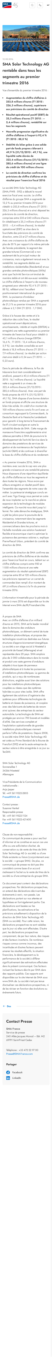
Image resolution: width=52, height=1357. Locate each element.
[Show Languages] (40, 5)
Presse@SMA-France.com (19, 1054)
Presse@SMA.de (11, 797)
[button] (32, 5)
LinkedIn (16, 1078)
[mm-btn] (48, 5)
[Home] (7, 5)
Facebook (17, 1072)
